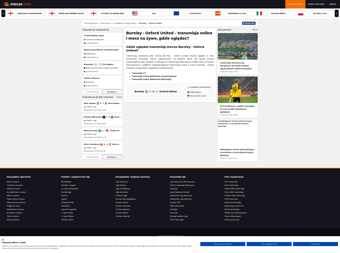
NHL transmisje (177, 220)
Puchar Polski (67, 220)
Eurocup (173, 213)
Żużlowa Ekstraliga (232, 202)
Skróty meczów (316, 4)
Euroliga (173, 209)
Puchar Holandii (122, 216)
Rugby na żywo (13, 206)
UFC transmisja (230, 182)
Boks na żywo (13, 182)
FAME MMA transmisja (234, 189)
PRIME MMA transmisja (234, 195)
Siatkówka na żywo (15, 209)
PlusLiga (173, 189)
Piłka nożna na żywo (16, 199)
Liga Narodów (122, 192)
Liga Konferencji (123, 189)
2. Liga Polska (67, 216)
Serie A (64, 195)
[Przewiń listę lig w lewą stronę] (3, 13)
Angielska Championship (201, 87)
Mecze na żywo (295, 4)
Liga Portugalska (68, 209)
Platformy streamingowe (235, 213)
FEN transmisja (231, 199)
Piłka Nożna (194, 92)
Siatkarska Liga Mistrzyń (181, 199)
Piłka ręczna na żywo (16, 202)
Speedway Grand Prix (234, 206)
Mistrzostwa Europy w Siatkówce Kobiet (102, 68)
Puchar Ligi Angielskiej (125, 199)
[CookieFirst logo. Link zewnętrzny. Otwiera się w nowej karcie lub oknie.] (3, 240)
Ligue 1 (64, 199)
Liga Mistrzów (122, 182)
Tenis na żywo (13, 216)
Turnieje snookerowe (94, 40)
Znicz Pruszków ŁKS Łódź (102, 144)
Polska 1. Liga (91, 107)
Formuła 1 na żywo (15, 185)
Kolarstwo (90, 82)
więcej (119, 97)
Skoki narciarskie (231, 209)
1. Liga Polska (67, 213)
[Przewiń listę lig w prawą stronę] (337, 13)
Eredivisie (65, 206)
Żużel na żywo (13, 220)
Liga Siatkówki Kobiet (180, 192)
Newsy (333, 4)
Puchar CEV (175, 202)
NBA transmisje (177, 206)
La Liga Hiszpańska (69, 189)
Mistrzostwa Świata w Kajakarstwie (101, 50)
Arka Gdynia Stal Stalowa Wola (102, 103)
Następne (111, 92)
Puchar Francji (122, 202)
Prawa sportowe (231, 220)
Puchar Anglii (121, 195)
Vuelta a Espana (91, 78)
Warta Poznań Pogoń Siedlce (102, 130)
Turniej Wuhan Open (94, 35)
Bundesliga (66, 192)
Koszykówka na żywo (16, 192)
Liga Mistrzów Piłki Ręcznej (182, 182)
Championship (67, 202)
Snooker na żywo (14, 213)
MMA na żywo (13, 195)
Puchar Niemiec (123, 209)
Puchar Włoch (122, 213)
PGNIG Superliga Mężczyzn (182, 185)
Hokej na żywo (13, 189)
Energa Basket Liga (179, 216)
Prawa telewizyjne (232, 216)
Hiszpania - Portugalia (98, 64)
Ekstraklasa (66, 182)
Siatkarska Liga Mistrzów (181, 195)
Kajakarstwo (91, 54)
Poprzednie (92, 92)
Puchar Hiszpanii (123, 206)
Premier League (68, 185)
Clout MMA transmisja (234, 192)
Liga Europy (121, 185)
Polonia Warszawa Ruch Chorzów (102, 117)
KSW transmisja (231, 185)
